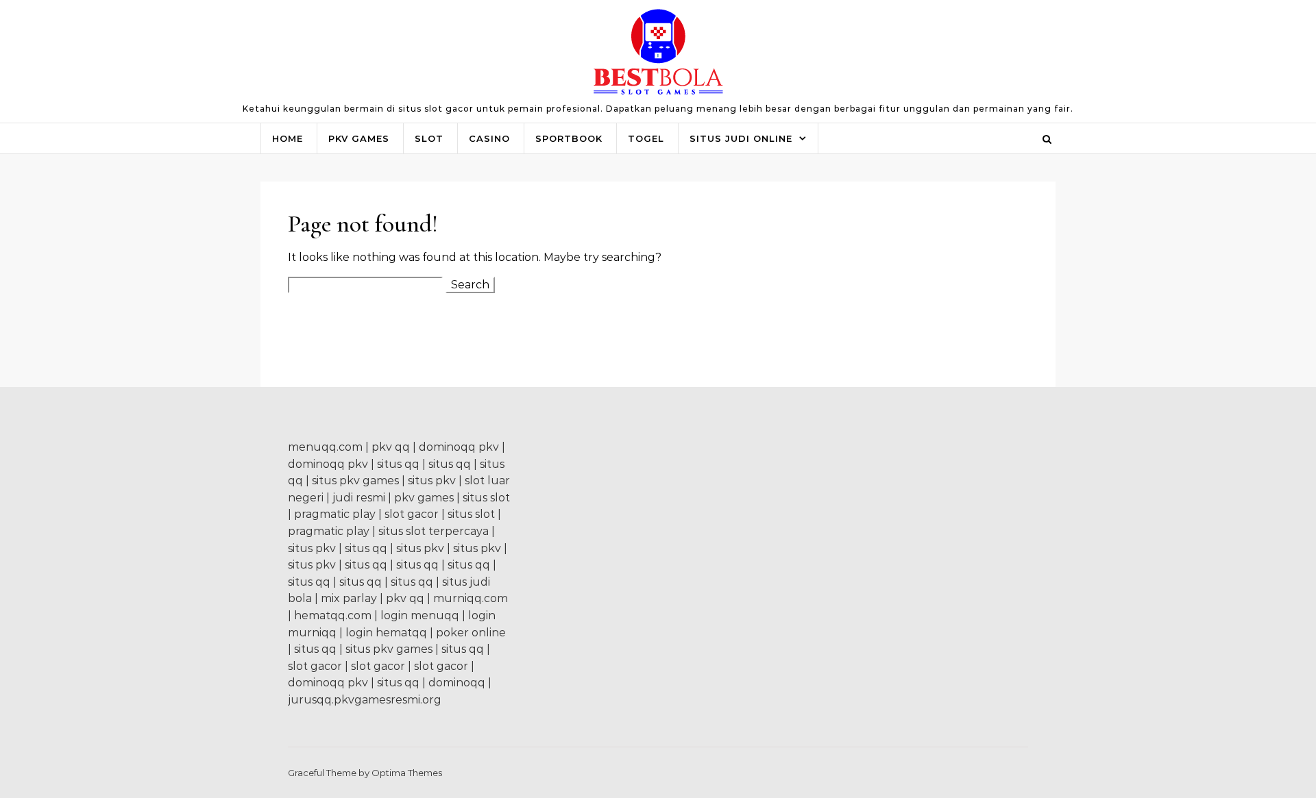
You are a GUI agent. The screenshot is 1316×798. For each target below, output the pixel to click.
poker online (471, 632)
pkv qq (390, 446)
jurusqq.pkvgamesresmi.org (364, 699)
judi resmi (358, 497)
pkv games (424, 497)
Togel (646, 138)
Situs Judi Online (741, 138)
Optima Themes (406, 772)
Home (287, 138)
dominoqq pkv (459, 446)
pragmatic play (335, 514)
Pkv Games (358, 138)
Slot (429, 138)
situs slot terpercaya (433, 531)
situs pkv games (355, 480)
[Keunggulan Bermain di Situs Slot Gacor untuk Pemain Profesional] (658, 55)
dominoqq (456, 682)
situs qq (398, 464)
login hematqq (386, 632)
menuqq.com (325, 446)
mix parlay (349, 598)
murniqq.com (470, 598)
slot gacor (412, 514)
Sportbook (568, 138)
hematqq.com (332, 615)
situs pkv (432, 480)
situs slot (486, 497)
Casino (489, 138)
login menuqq (419, 615)
